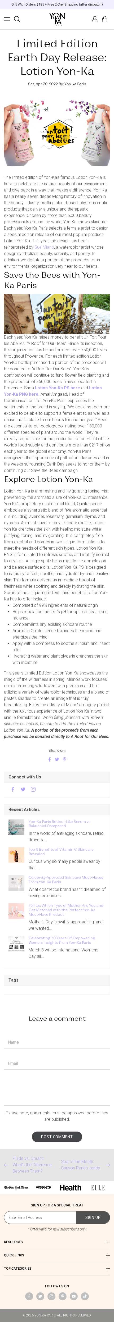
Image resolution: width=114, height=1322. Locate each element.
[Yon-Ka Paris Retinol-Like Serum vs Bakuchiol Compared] (16, 827)
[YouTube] (74, 1296)
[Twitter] (23, 789)
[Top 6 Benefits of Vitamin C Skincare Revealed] (16, 855)
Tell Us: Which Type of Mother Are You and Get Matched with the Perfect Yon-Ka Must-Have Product (66, 910)
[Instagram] (33, 789)
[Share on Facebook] (49, 759)
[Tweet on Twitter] (57, 759)
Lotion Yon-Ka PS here (57, 387)
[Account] (95, 19)
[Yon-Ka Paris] (57, 19)
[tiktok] (85, 1296)
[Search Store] (17, 19)
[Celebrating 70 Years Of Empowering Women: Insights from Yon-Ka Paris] (16, 944)
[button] (7, 19)
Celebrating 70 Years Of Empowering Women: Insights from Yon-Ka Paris (62, 940)
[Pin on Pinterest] (64, 759)
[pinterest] (63, 1296)
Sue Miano (44, 247)
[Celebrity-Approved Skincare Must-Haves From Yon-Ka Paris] (16, 883)
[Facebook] (13, 789)
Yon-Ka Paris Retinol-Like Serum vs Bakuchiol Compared (59, 823)
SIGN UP (93, 1217)
